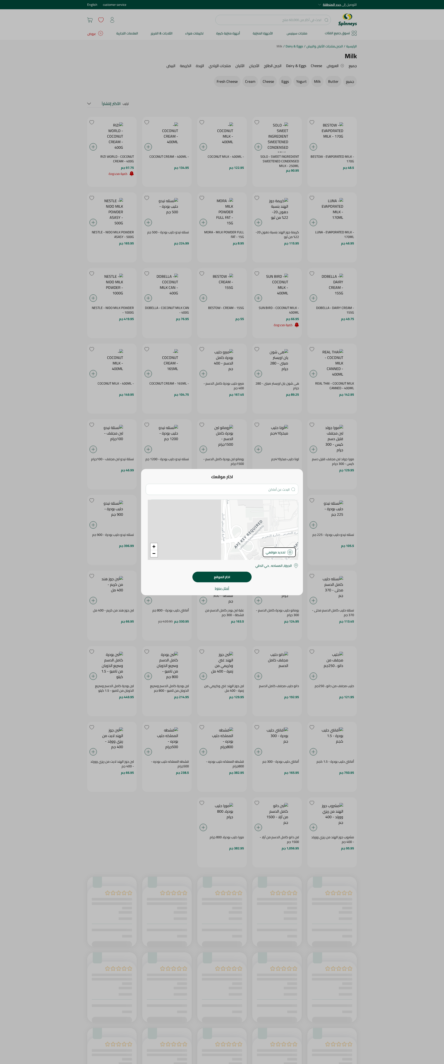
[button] (154, 546)
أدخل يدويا (222, 588)
